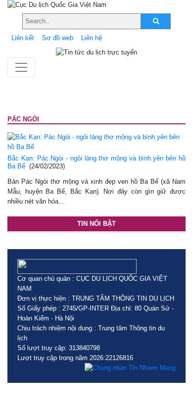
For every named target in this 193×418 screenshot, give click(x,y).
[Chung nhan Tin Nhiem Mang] (130, 368)
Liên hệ (91, 38)
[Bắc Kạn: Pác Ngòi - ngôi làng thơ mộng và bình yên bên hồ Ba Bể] (96, 141)
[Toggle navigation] (21, 67)
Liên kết (22, 38)
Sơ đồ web (57, 38)
